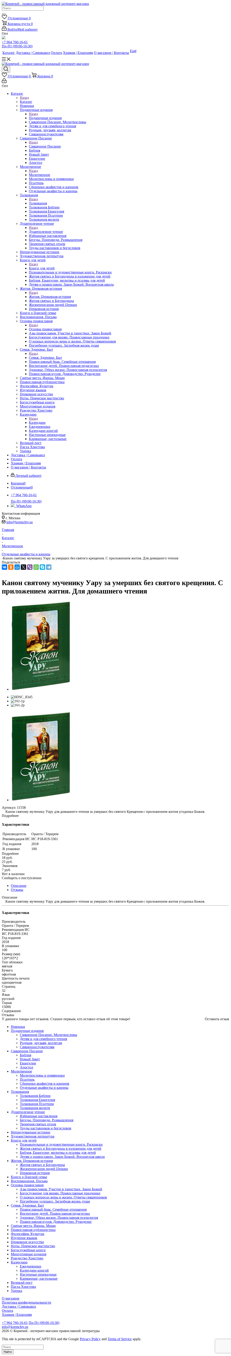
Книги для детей (42, 268)
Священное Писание (45, 146)
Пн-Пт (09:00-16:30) (17, 46)
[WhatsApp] (36, 567)
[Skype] (42, 567)
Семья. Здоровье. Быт (45, 357)
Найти (8, 1352)
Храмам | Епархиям (17, 1315)
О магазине (10, 1298)
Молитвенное (39, 175)
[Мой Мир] (17, 567)
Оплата (7, 1310)
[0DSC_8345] (41, 689)
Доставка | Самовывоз (19, 1306)
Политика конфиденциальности (26, 1302)
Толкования (38, 203)
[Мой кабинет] (4, 82)
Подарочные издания (45, 118)
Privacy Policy (90, 1339)
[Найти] (3, 13)
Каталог (26, 102)
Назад (24, 98)
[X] (23, 567)
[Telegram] (48, 567)
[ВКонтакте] (4, 567)
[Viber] (29, 567)
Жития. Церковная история (50, 297)
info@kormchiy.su (19, 522)
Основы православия (45, 329)
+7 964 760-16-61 (15, 42)
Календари (37, 422)
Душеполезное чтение (46, 232)
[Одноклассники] (11, 567)
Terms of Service (120, 1339)
